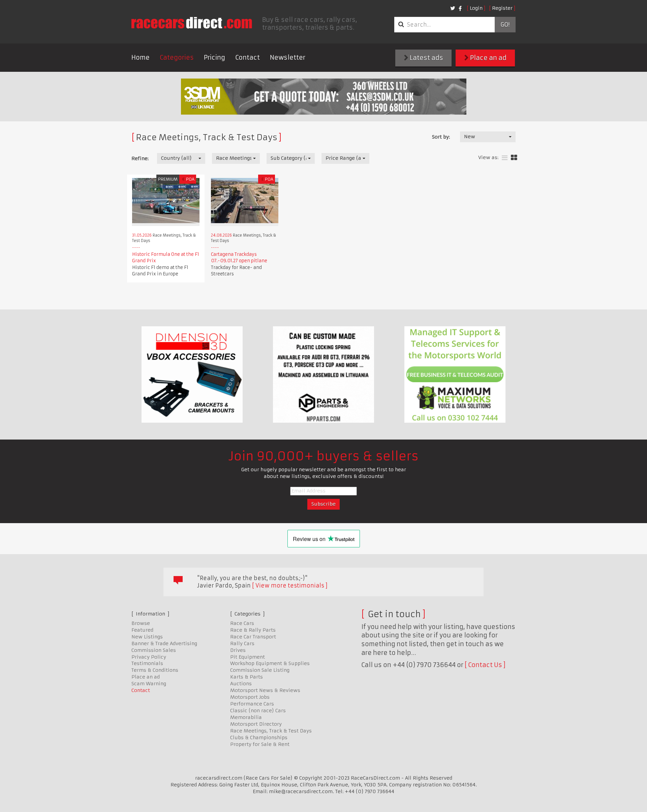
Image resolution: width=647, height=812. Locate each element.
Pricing (214, 57)
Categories (177, 57)
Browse (140, 623)
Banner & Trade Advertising (164, 643)
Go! (505, 24)
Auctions (241, 684)
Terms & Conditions (154, 670)
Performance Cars (252, 704)
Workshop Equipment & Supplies (270, 663)
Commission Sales (153, 650)
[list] (504, 158)
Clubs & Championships (258, 737)
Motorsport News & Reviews (265, 690)
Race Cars (242, 623)
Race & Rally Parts (253, 630)
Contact (247, 57)
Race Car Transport (253, 637)
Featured (142, 630)
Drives (238, 650)
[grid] (514, 158)
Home (140, 57)
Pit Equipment (247, 657)
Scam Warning (148, 684)
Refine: (140, 158)
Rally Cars (242, 643)
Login (476, 8)
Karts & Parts (246, 677)
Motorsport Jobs (250, 697)
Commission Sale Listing (259, 670)
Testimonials (147, 663)
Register (502, 8)
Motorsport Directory (256, 724)
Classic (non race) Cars (258, 711)
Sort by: (441, 137)
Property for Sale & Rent (259, 744)
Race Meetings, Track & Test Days (271, 731)
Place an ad (487, 58)
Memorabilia (246, 717)
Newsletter (287, 57)
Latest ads (425, 58)
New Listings (147, 637)
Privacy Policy (148, 657)
